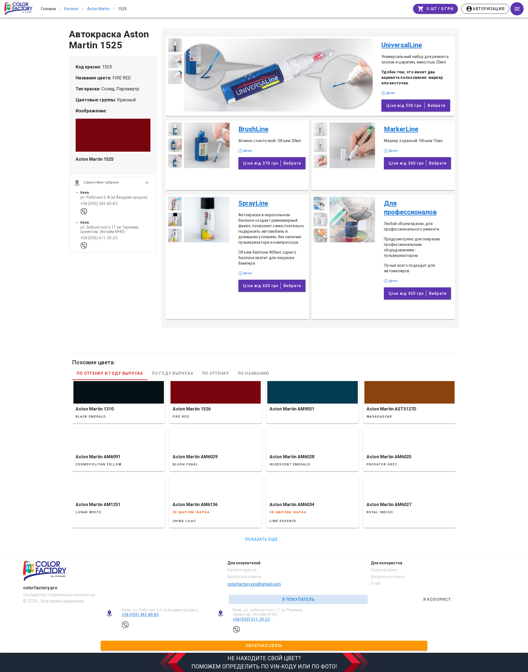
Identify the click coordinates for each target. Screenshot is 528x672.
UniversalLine (401, 45)
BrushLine (253, 129)
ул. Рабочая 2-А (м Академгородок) (113, 197)
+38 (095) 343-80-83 (98, 204)
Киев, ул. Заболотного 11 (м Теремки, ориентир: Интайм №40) (268, 612)
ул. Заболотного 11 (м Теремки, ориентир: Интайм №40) (109, 229)
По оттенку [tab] (215, 373)
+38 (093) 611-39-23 (98, 238)
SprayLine (253, 203)
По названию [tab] (254, 373)
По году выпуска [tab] (172, 373)
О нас (376, 583)
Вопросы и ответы (244, 576)
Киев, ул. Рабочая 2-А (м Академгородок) (160, 610)
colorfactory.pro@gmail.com (254, 584)
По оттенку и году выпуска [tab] (110, 373)
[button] (113, 182)
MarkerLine (401, 129)
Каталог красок (241, 570)
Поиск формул (384, 570)
